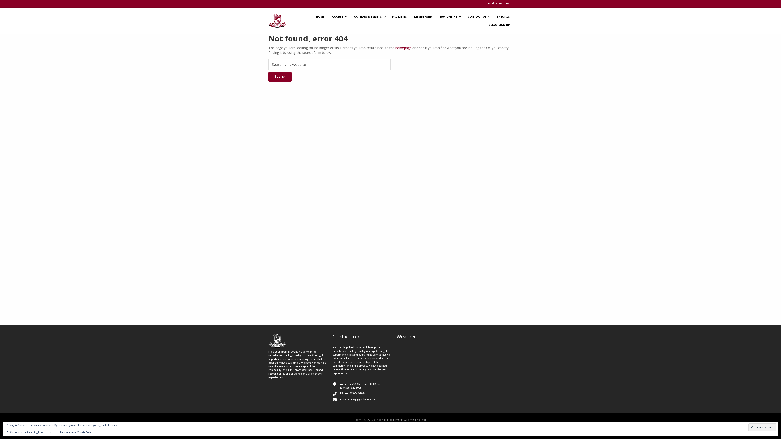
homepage (403, 48)
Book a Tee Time (498, 3)
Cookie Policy (85, 432)
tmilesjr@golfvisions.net (362, 399)
